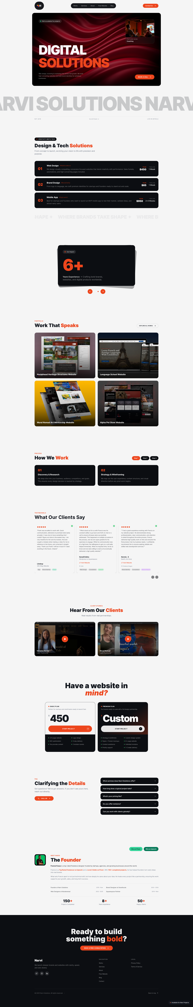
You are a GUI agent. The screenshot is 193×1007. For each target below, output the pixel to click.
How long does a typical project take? (117, 789)
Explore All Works (146, 325)
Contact (101, 981)
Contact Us (149, 6)
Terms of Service (136, 967)
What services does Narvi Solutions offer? (119, 781)
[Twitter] (37, 973)
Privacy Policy (135, 963)
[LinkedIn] (47, 973)
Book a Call (143, 77)
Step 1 (136, 458)
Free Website (102, 6)
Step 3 (154, 458)
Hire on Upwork (151, 849)
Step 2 (145, 458)
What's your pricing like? (112, 796)
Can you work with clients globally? (116, 812)
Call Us (44, 798)
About (93, 6)
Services (84, 6)
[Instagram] (42, 973)
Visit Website (85, 563)
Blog (112, 6)
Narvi (38, 960)
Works (75, 6)
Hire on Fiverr (136, 849)
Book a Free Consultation (95, 948)
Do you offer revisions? (112, 804)
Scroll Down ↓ (94, 119)
